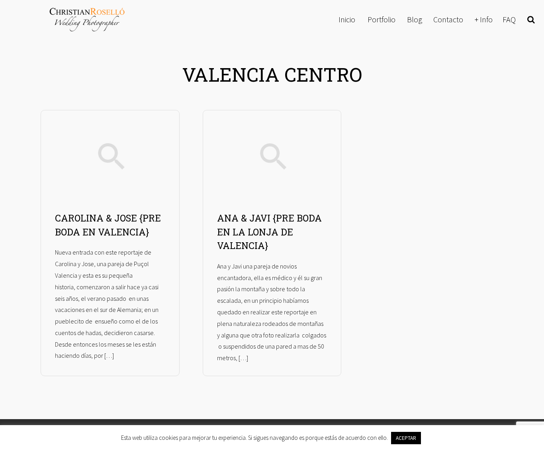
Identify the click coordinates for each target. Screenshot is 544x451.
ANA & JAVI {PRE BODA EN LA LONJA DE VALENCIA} (269, 231)
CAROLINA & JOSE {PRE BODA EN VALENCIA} (108, 225)
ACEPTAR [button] (406, 438)
